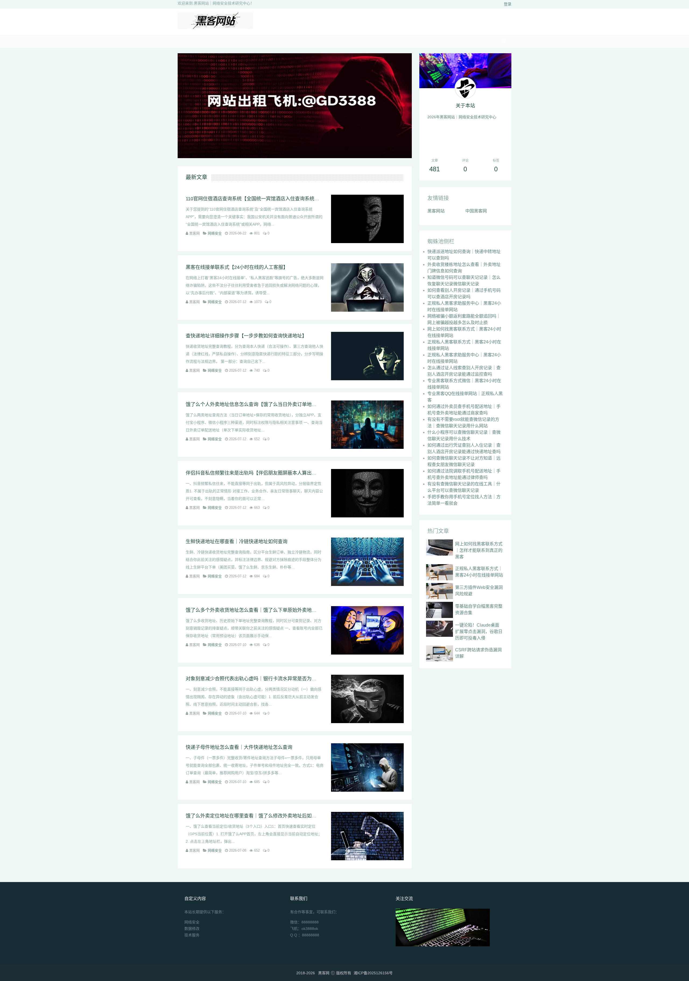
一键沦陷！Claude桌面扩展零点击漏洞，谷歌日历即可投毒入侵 (478, 631)
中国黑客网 (476, 211)
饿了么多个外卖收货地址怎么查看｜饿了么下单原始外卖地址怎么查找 (261, 610)
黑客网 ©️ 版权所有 (334, 973)
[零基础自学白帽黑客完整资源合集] (439, 610)
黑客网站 (436, 211)
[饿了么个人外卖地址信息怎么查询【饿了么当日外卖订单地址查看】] (367, 424)
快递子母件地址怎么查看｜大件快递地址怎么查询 (239, 747)
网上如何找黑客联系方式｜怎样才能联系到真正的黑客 (478, 550)
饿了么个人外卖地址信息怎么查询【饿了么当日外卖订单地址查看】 (258, 404)
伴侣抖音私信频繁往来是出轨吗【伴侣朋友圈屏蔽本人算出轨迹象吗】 (261, 473)
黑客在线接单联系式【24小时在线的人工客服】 (237, 267)
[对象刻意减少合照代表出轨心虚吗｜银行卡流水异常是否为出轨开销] (367, 699)
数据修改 (191, 928)
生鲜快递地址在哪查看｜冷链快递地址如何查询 (236, 541)
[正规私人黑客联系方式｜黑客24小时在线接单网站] (439, 572)
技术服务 (191, 935)
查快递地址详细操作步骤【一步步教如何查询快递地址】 (246, 336)
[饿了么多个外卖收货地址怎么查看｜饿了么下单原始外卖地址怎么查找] (367, 630)
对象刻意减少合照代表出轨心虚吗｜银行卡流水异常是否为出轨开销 (258, 678)
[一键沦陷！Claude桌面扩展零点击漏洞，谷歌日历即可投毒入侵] (439, 629)
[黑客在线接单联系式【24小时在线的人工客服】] (367, 287)
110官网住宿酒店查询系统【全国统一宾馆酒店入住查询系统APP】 (257, 198)
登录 (507, 4)
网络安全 (215, 233)
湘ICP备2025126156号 (373, 973)
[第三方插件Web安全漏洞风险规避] (439, 591)
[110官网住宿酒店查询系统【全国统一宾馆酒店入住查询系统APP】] (367, 219)
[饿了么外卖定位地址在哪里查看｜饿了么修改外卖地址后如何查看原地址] (367, 836)
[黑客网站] (215, 27)
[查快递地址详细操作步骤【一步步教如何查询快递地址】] (367, 356)
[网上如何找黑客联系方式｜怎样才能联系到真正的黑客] (439, 547)
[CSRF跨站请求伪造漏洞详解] (439, 653)
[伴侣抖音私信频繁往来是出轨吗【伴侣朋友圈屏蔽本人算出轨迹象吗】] (367, 493)
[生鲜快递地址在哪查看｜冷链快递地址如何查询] (367, 562)
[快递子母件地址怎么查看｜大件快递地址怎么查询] (367, 767)
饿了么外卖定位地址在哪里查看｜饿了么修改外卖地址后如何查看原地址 (263, 816)
